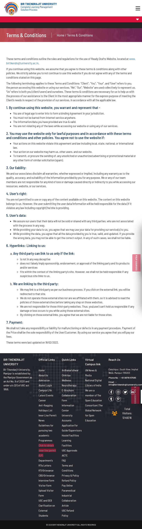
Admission (44, 380)
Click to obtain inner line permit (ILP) (47, 450)
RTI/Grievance (46, 470)
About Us (43, 375)
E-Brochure (68, 390)
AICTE (65, 455)
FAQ (64, 460)
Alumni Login (45, 385)
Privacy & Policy (70, 475)
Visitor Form (45, 485)
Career (42, 400)
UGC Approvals (69, 450)
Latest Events (46, 395)
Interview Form (46, 480)
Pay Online (67, 485)
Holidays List (45, 410)
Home (42, 370)
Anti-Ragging (46, 405)
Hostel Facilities (70, 435)
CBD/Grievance (47, 475)
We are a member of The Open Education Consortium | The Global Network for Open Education (94, 405)
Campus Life (45, 390)
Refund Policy (69, 480)
